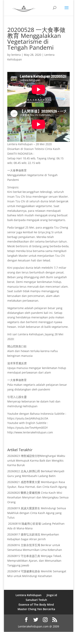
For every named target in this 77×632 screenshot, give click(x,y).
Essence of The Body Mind (36, 604)
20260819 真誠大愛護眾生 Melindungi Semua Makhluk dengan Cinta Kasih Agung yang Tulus (36, 513)
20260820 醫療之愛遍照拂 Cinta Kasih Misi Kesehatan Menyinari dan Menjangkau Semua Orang (38, 497)
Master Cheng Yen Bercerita (36, 609)
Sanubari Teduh (36, 600)
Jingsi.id (52, 595)
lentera (16, 55)
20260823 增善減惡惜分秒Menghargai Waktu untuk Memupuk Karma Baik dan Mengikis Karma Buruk (36, 460)
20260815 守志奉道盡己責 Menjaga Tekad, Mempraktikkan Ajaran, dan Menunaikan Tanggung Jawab (34, 560)
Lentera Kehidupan (28, 595)
